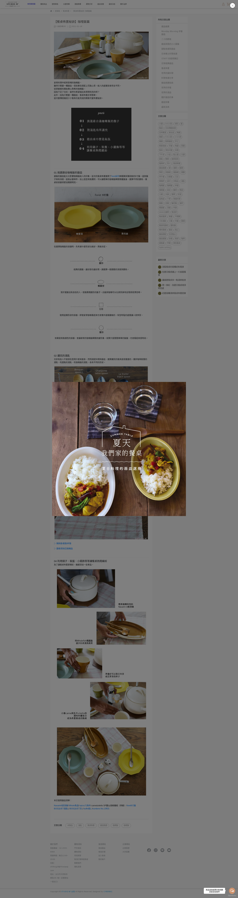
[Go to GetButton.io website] (232, 895)
